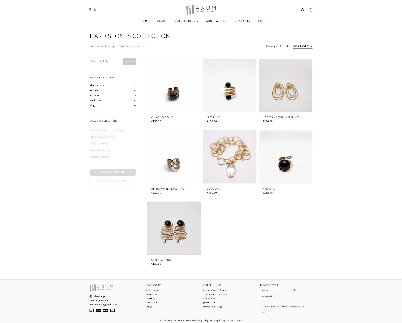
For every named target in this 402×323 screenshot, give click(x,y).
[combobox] (302, 46)
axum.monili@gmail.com (103, 305)
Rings (93, 106)
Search (129, 62)
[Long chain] (229, 156)
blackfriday (117, 131)
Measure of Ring (212, 307)
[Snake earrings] (174, 228)
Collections (152, 290)
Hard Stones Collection (103, 137)
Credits (238, 321)
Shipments (209, 299)
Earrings (94, 96)
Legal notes (227, 321)
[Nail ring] (285, 156)
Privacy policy (298, 306)
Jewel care (209, 303)
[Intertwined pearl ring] (174, 156)
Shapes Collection (100, 157)
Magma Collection (100, 144)
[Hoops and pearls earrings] (285, 85)
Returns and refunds (214, 290)
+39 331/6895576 (99, 301)
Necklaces (96, 101)
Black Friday (97, 86)
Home (93, 46)
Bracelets (95, 91)
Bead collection (99, 131)
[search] (303, 10)
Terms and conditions (215, 295)
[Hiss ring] (229, 85)
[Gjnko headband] (174, 85)
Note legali (215, 321)
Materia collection (100, 150)
